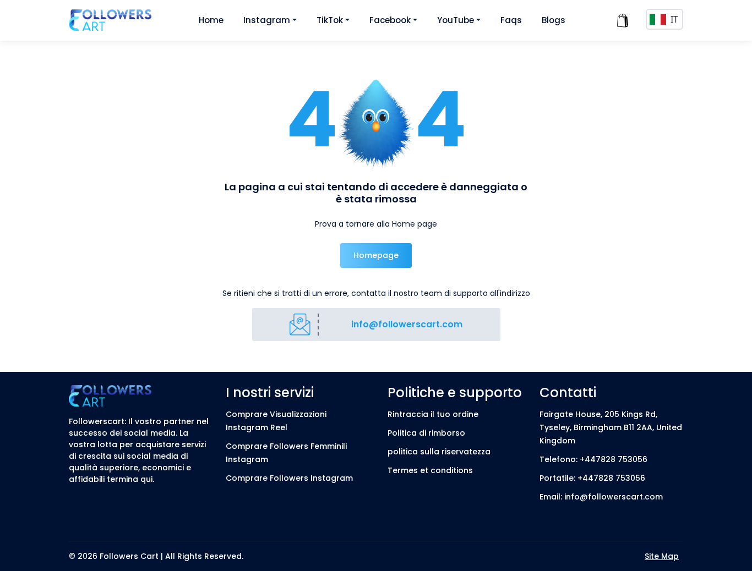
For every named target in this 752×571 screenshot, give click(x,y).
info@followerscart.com (406, 324)
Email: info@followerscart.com (601, 496)
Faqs (511, 20)
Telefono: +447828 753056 (593, 459)
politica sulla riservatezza (439, 451)
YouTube (455, 20)
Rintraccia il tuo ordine (433, 414)
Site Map (662, 556)
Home (211, 20)
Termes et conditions (430, 470)
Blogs (553, 20)
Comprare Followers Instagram (289, 478)
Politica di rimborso (426, 432)
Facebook (390, 20)
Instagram (266, 20)
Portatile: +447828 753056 (592, 478)
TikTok (330, 20)
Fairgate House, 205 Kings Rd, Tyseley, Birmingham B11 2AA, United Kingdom (611, 427)
